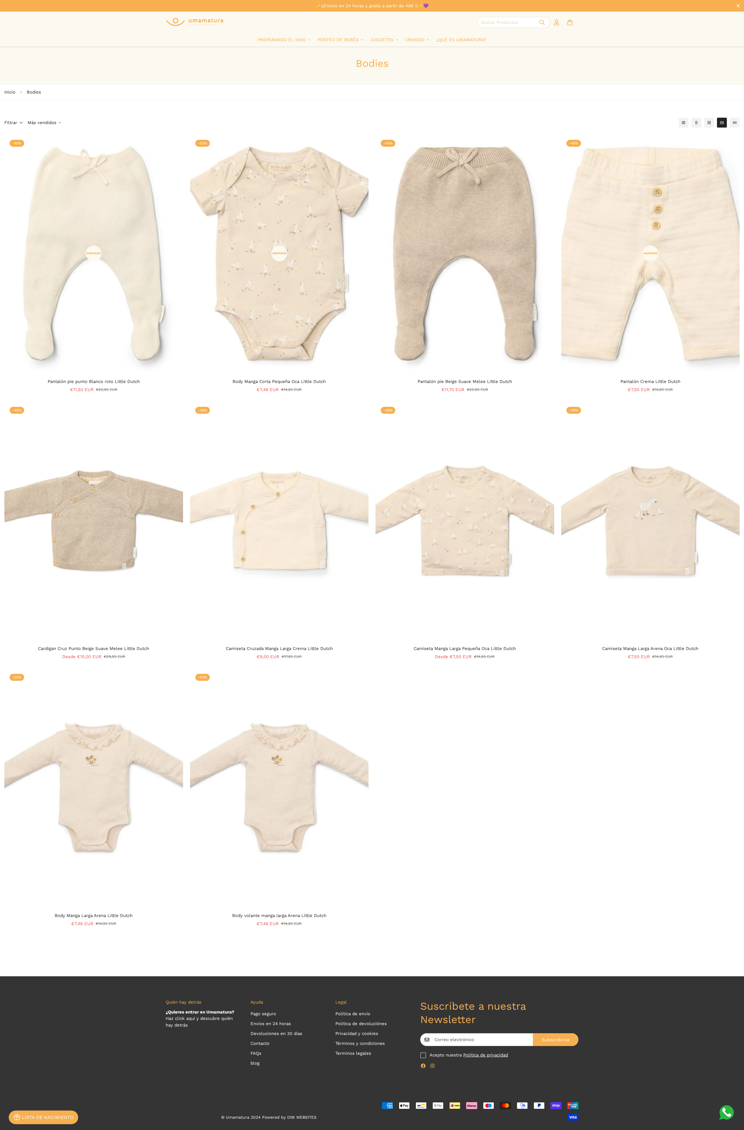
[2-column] (696, 123)
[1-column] (683, 123)
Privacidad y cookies (356, 1033)
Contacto (260, 1043)
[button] (570, 22)
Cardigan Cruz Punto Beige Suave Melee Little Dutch (93, 648)
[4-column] (722, 123)
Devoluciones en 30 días (276, 1033)
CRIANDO (415, 39)
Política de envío (352, 1013)
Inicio (9, 92)
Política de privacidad (485, 1055)
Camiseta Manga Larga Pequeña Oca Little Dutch (465, 648)
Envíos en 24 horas (271, 1023)
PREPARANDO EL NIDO (282, 39)
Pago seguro (263, 1013)
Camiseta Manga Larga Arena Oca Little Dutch (650, 648)
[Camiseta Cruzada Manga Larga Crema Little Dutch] (279, 521)
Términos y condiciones (360, 1043)
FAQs (256, 1053)
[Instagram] (432, 1066)
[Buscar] (542, 22)
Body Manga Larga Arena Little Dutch (94, 915)
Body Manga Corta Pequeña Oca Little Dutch (279, 381)
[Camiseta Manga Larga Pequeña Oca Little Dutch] (464, 521)
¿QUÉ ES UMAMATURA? (461, 39)
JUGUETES (382, 39)
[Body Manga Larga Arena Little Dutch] (93, 788)
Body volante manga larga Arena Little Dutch (279, 915)
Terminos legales (353, 1053)
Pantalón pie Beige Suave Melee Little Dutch (465, 381)
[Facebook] (423, 1066)
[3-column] (709, 123)
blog (255, 1063)
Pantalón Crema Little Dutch (650, 381)
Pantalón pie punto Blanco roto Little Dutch (94, 381)
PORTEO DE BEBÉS (338, 39)
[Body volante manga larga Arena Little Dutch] (279, 788)
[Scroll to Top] (732, 1098)
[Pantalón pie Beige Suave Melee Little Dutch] (464, 254)
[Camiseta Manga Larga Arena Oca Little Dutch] (650, 521)
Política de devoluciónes (361, 1023)
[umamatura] (195, 22)
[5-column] (735, 123)
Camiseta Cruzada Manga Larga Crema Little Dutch (279, 648)
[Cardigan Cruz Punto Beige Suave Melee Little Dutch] (93, 521)
